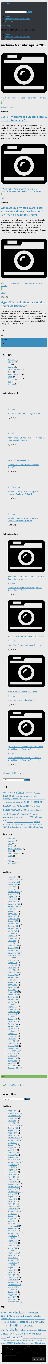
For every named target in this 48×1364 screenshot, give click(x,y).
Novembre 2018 (14, 904)
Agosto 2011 (12, 1029)
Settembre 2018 (14, 906)
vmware (23, 813)
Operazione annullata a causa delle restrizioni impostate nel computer (26, 439)
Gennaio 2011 (13, 1046)
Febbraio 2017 (13, 918)
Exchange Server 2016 (27, 799)
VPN (30, 814)
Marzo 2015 (12, 970)
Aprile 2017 (12, 916)
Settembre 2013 (14, 999)
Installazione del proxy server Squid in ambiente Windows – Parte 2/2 (23, 519)
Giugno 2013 (12, 1007)
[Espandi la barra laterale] (2, 335)
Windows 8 (27, 818)
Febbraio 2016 (13, 945)
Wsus (41, 827)
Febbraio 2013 (13, 1011)
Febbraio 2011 (13, 1043)
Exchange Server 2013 (12, 798)
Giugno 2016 (12, 936)
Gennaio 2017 (13, 921)
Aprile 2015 (12, 967)
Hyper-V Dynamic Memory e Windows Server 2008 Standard (24, 304)
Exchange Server (31, 796)
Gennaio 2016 (13, 948)
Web (2, 198)
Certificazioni (29, 792)
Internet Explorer (28, 1321)
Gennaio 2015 (13, 975)
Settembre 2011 (14, 1026)
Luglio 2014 (12, 980)
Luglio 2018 (12, 909)
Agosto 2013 (12, 1002)
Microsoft (22, 806)
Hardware (12, 359)
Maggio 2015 (12, 965)
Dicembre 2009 (13, 1068)
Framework (38, 799)
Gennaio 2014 (13, 994)
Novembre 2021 (14, 879)
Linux (10, 364)
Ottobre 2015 (13, 955)
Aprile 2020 (12, 887)
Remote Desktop (34, 810)
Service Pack (32, 1330)
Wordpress (35, 827)
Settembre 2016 (14, 928)
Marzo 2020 (12, 889)
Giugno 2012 (12, 1019)
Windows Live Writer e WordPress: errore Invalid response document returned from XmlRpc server (22, 211)
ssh (7, 814)
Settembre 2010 (14, 1051)
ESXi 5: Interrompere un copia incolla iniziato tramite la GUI (24, 118)
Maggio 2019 (12, 899)
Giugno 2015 (12, 962)
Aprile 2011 (12, 1038)
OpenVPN (39, 806)
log (17, 805)
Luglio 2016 (12, 933)
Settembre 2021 (14, 882)
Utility (3, 292)
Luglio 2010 (12, 1055)
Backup (21, 792)
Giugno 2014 (12, 982)
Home (7, 16)
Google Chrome (15, 802)
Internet (11, 362)
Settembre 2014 (14, 977)
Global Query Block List (36, 1319)
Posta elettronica (15, 369)
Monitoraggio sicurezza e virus (17, 18)
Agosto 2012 (12, 1014)
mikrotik (31, 805)
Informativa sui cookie (10, 1355)
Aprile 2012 (12, 1021)
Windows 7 (19, 817)
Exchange (9, 795)
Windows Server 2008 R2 (19, 824)
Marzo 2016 (12, 943)
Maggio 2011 (12, 1036)
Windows (11, 384)
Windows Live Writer (28, 822)
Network (11, 367)
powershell (19, 809)
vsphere (35, 814)
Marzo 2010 (12, 1065)
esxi (37, 792)
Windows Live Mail (18, 822)
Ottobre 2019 (13, 894)
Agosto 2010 (12, 1053)
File (34, 799)
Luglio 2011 (12, 1031)
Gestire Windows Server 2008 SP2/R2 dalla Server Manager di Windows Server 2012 (24, 758)
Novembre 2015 (14, 953)
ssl (10, 813)
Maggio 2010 (12, 1060)
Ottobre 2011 (13, 1024)
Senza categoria (14, 374)
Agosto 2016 (12, 931)
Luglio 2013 (12, 1004)
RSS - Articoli (18, 773)
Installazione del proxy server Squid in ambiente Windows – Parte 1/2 (23, 492)
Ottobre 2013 (13, 997)
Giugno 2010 (12, 1058)
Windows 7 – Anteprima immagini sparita (24, 413)
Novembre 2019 (14, 891)
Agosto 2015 (12, 960)
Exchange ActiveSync (20, 796)
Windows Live (10, 822)
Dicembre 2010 (13, 1048)
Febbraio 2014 (13, 992)
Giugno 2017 (12, 911)
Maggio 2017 (12, 913)
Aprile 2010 (12, 1063)
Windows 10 (14, 1337)
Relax (10, 372)
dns (34, 792)
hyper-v (27, 802)
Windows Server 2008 (11, 1341)
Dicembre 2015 (13, 950)
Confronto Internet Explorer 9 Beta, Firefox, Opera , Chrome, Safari (25, 588)
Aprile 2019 (12, 901)
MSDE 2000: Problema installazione (21, 700)
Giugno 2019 (12, 896)
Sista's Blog (5, 3)
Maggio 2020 (12, 884)
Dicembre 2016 (13, 923)
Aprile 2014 (12, 987)
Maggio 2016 (12, 938)
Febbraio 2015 (13, 972)
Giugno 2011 (12, 1033)
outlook (7, 809)
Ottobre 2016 (13, 926)
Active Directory (10, 792)
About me (9, 21)
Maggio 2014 (12, 984)
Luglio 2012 (12, 1016)
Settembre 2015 (14, 958)
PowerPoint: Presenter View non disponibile (25, 645)
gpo (21, 801)
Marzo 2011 (12, 1041)
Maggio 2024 (12, 877)
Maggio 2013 (12, 1009)
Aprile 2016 (12, 940)
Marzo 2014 (12, 989)
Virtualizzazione (7, 107)
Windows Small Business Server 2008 (18, 827)
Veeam (15, 814)
